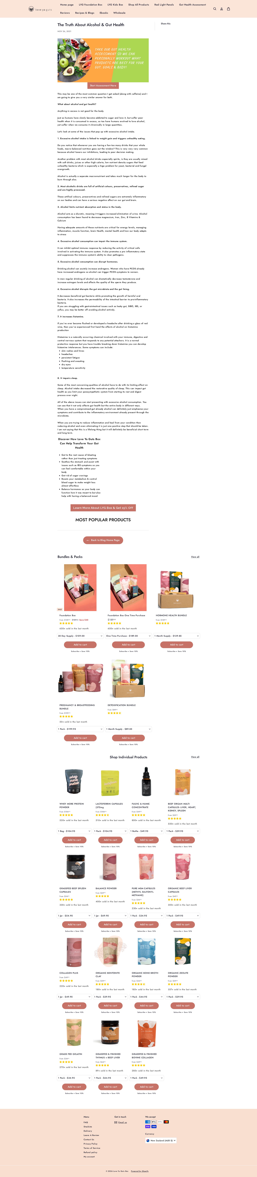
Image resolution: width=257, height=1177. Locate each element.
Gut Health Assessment (192, 4)
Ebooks (104, 13)
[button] (67, 623)
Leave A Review (91, 1135)
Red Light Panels (164, 4)
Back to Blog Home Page (105, 540)
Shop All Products (138, 4)
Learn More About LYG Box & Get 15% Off (103, 507)
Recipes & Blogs (84, 13)
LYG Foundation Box (90, 4)
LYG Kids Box (115, 4)
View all (195, 556)
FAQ (86, 1122)
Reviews (65, 13)
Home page (67, 4)
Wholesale (119, 13)
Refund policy (90, 1152)
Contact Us (89, 1139)
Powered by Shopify (139, 1171)
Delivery (88, 1130)
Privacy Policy (90, 1143)
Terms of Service (92, 1148)
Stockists (88, 1126)
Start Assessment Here (103, 85)
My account (89, 1156)
